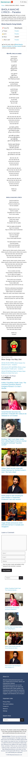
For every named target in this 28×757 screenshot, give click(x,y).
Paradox (17, 31)
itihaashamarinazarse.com (16, 754)
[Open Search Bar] (21, 2)
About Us (5, 708)
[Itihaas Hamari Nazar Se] (7, 2)
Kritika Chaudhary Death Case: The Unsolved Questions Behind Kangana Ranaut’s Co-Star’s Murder (13, 385)
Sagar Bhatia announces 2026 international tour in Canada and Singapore (12, 525)
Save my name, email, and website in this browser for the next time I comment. (13, 565)
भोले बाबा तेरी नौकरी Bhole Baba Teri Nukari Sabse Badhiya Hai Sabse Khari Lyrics (13, 372)
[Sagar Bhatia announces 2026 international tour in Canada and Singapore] (14, 520)
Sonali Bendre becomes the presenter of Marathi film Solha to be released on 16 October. (13, 414)
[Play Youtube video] (14, 346)
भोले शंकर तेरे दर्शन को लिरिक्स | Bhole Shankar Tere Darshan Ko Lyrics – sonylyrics (13, 363)
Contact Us (6, 706)
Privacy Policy (6, 701)
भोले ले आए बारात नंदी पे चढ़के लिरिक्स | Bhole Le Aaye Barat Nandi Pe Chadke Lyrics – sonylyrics (13, 368)
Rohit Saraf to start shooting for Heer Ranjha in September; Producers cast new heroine (12, 497)
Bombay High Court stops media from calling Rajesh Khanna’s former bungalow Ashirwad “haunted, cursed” (14, 442)
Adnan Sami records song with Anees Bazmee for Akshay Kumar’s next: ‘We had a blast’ (13, 470)
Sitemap (5, 711)
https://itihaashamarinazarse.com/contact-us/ (12, 749)
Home (3, 5)
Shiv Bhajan (13, 376)
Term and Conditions (8, 704)
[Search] (21, 578)
